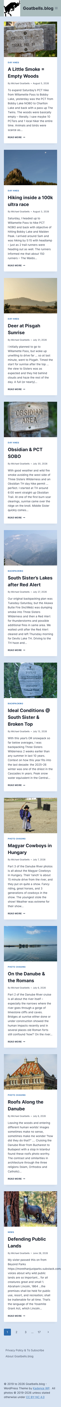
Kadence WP (41, 1388)
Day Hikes (13, 62)
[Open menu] (56, 8)
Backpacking (15, 571)
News (11, 1232)
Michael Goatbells (20, 83)
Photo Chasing (17, 838)
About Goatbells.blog (19, 1356)
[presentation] (30, 39)
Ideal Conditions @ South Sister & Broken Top (29, 717)
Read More (16, 137)
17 (39, 1332)
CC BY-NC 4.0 (35, 1397)
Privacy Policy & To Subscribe (25, 1350)
